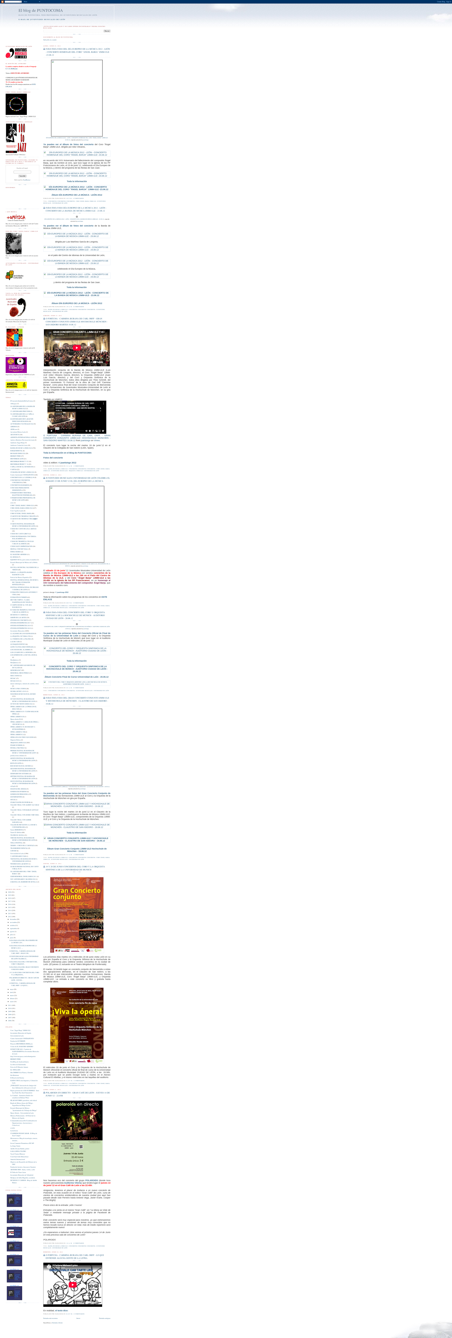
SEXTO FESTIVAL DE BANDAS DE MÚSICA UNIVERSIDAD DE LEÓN (22, 782)
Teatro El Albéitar (16, 832)
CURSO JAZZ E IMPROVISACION (21, 546)
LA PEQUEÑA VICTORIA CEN (20, 636)
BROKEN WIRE (15, 456)
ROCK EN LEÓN (15, 763)
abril (11, 992)
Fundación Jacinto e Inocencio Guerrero (23, 1167)
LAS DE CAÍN (15, 642)
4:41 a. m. (69, 688)
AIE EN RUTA (14, 434)
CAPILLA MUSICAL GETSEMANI (21, 467)
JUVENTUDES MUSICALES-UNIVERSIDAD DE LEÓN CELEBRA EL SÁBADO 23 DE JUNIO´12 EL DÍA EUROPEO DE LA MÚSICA (78, 479)
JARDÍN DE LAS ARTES (18, 617)
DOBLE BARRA (15, 552)
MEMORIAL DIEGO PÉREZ (19, 673)
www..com (14, 1193)
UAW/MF (13, 851)
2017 (10, 901)
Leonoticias (14, 1131)
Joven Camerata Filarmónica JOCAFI (22, 1143)
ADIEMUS (13, 426)
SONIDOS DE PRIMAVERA (19, 794)
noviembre (13, 922)
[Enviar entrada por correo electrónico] (84, 198)
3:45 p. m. (69, 198)
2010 (10, 1008)
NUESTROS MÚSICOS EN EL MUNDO (23, 694)
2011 (10, 1005)
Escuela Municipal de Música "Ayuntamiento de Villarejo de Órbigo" (23, 1109)
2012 (10, 916)
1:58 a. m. (69, 306)
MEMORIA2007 (15, 670)
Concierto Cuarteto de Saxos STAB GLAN (17, 1293)
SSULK (12, 799)
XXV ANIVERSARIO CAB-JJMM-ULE (22, 879)
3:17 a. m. (69, 854)
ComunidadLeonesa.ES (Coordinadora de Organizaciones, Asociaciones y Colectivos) (23, 1123)
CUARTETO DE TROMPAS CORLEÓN (23, 516)
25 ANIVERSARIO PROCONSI (20, 411)
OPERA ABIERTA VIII (17, 732)
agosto (12, 931)
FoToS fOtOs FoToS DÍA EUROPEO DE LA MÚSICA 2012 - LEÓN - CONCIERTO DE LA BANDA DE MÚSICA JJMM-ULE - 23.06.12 (76, 209)
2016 (10, 904)
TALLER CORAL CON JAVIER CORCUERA (24, 815)
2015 (10, 907)
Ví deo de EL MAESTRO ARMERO (21, 1046)
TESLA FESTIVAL (16, 843)
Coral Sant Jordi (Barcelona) (19, 1157)
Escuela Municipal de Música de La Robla (23, 562)
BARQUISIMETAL (16, 451)
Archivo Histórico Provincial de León (22, 440)
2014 (10, 910)
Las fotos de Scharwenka (18, 1064)
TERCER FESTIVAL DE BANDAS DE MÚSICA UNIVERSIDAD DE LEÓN (22, 839)
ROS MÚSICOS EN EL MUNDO (20, 766)
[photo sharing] (77, 135)
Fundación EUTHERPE (17, 1041)
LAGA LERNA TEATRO (18, 1151)
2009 (10, 1011)
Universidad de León (59, 203)
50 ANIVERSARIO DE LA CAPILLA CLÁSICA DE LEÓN (22, 415)
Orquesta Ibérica (15, 740)
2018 (10, 898)
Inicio (78, 1318)
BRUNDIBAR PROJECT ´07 (19, 461)
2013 (10, 913)
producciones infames (17, 755)
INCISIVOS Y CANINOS (18, 615)
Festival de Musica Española (19, 577)
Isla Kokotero (14, 1075)
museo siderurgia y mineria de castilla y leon (24, 684)
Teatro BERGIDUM (16, 830)
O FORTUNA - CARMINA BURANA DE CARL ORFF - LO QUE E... (22, 984)
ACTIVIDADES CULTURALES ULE (22, 424)
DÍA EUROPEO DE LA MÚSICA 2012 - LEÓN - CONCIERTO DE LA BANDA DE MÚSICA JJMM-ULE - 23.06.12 (74, 219)
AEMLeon (13, 429)
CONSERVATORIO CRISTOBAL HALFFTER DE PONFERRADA (21, 494)
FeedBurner (26, 180)
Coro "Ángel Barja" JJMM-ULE (20, 1030)
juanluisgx (86, 140)
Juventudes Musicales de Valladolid (21, 1175)
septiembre (13, 928)
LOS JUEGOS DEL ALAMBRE (20, 650)
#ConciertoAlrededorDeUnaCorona (21, 401)
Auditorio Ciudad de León (18, 445)
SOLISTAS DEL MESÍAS (18, 789)
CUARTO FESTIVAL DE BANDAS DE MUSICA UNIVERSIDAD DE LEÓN (22, 525)
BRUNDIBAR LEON (16, 459)
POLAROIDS (91, 1180)
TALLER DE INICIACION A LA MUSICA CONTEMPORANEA (23, 826)
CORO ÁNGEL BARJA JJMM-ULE (86, 201)
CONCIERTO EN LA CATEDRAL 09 (22, 477)
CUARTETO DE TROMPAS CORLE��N (24, 519)
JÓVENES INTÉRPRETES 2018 (20, 628)
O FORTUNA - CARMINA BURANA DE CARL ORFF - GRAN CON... (22, 952)
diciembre (13, 919)
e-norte (12, 1128)
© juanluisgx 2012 (67, 462)
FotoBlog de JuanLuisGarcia (19, 1062)
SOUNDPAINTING (16, 797)
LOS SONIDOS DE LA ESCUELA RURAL (23, 655)
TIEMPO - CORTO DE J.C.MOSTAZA (22, 845)
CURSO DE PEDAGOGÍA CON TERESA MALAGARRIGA (23, 537)
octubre (12, 925)
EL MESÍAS (14, 557)
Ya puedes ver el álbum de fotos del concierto (68, 144)
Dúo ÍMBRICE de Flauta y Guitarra (21, 1072)
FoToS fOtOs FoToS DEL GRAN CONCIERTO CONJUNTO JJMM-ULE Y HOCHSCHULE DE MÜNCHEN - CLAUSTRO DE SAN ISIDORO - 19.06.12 (77, 700)
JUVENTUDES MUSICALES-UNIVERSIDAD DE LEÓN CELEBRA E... (23, 957)
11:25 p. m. (69, 1080)
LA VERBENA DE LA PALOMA (20, 639)
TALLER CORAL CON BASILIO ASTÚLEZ (24, 810)
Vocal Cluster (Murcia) (17, 1154)
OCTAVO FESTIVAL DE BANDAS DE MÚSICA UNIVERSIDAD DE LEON (22, 700)
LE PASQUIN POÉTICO (18, 644)
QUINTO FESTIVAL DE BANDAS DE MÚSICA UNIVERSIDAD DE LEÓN (22, 759)
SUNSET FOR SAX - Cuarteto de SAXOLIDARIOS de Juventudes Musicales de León (24, 1051)
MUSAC (13, 678)
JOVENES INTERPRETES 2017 (20, 623)
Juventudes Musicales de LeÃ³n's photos (18, 1233)
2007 (10, 1017)
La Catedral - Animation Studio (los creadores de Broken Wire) (21, 1096)
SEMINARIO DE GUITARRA (19, 773)
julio (11, 934)
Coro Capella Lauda (16, 511)
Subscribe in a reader (49, 40)
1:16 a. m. (69, 1243)
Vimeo (97, 440)
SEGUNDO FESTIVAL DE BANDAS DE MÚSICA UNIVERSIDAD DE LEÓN (23, 770)
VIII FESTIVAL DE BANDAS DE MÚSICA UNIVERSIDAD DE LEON (23, 860)
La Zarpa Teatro (15, 1146)
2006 (10, 1021)
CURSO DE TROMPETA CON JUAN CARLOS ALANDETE (22, 542)
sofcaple (13, 786)
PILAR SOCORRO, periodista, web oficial (23, 1100)
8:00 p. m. (69, 603)
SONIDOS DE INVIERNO (18, 791)
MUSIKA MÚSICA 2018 (18, 691)
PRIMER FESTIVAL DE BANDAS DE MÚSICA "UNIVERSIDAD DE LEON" (23, 752)
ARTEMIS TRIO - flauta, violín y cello (22, 1170)
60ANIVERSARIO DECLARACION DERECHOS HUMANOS (21, 420)
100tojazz (13, 404)
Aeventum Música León (18, 432)
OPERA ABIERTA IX (17, 716)
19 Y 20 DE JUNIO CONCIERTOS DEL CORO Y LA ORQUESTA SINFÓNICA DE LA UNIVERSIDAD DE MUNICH (75, 868)
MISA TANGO (15, 676)
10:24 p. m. (69, 1314)
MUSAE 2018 (14, 681)
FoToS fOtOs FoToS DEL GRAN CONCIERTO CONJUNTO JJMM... (24, 968)
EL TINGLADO (15, 1070)
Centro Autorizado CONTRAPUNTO (22, 475)
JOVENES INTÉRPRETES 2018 (20, 625)
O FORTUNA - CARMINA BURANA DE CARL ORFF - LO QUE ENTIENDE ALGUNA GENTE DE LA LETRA (75, 1256)
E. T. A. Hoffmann (11, 69)
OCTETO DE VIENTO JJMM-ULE (21, 704)
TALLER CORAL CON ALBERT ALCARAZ (24, 805)
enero (12, 1001)
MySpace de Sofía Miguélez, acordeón (22, 1178)
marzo (12, 995)
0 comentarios (78, 198)
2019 (10, 895)
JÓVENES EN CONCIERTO (19, 620)
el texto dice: (61, 1310)
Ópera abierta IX (15, 719)
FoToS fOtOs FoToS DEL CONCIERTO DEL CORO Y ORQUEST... (23, 963)
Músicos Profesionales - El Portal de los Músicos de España (22, 1117)
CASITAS (13, 469)
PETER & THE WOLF (17, 748)
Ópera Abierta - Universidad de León (22, 1113)
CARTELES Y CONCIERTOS (18, 1217)
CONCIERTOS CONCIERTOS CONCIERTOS (61, 201)
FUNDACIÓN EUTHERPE (18, 597)
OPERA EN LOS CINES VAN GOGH (21, 737)
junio (12, 938)
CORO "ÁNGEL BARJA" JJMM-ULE (22, 505)
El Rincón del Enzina (17, 1078)
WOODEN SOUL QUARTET (19, 864)
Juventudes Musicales (59, 471)
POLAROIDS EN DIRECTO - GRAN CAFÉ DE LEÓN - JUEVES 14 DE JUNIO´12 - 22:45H (78, 1094)
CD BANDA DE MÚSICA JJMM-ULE (22, 472)
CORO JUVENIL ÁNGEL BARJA (20, 513)
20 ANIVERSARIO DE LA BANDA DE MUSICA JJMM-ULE (22, 407)
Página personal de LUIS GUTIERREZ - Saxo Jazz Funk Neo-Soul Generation (24, 1091)
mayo (12, 989)
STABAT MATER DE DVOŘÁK (20, 802)
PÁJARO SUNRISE (16, 745)
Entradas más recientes (50, 1318)
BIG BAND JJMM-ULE (17, 453)
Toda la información (77, 287)
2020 (10, 892)
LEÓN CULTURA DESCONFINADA (22, 647)
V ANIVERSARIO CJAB (18, 856)
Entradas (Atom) (57, 1323)
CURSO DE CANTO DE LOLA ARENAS (23, 529)
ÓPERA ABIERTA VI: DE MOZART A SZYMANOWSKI (22, 728)
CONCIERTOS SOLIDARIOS (19, 485)
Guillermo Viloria (72, 1183)
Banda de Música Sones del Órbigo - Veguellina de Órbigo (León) (22, 1104)
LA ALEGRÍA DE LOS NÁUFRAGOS (22, 633)
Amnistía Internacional (17, 1159)
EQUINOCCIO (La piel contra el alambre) (23, 560)
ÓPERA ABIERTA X (17, 734)
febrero (12, 998)
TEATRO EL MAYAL (17, 835)
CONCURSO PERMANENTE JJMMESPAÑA (19, 489)
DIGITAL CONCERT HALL (19, 549)
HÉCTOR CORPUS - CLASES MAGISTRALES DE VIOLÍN (20, 601)
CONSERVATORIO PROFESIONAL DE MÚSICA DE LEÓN (22, 499)
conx (12, 503)
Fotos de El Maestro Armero (19, 1067)
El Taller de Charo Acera (18, 1172)
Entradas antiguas (104, 1318)
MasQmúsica (14, 660)
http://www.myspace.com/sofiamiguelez (23, 1056)
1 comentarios (78, 466)
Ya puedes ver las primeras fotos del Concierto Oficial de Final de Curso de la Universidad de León (76, 634)
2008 (10, 1014)
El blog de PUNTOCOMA (41, 10)
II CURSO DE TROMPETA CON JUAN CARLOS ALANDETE (22, 611)
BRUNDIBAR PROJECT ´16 (19, 464)
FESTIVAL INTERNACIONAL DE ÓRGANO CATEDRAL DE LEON (24, 588)
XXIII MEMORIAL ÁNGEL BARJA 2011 (23, 876)
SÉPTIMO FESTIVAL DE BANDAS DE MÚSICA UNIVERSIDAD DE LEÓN (22, 777)
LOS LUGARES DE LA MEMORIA (21, 652)
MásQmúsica (14, 662)
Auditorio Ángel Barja (17, 443)
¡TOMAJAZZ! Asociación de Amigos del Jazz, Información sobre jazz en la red (23, 1086)
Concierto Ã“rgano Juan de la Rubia (17, 1277)
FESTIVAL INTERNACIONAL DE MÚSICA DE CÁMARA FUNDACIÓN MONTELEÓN (24, 582)
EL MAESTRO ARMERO (18, 554)
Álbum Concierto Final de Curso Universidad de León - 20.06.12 (77, 677)
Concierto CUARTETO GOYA (18, 1261)
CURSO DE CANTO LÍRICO (19, 534)
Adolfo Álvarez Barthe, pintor (19, 1149)
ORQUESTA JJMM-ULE (76, 471)
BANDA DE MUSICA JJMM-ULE (58, 309)
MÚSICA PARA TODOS (18, 688)
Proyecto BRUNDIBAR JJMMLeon (21, 1044)
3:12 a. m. (69, 466)
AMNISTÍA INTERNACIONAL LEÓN (22, 437)
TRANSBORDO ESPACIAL (19, 848)
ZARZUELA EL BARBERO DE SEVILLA (23, 882)
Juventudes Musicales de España (20, 1033)
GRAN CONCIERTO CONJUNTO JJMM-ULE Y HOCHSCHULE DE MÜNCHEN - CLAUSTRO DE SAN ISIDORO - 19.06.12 (76, 786)
